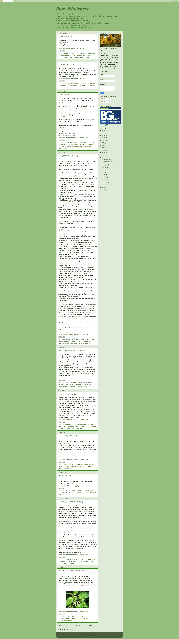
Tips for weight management (68, 436)
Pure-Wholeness (72, 8)
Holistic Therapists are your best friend (72, 350)
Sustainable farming (65, 36)
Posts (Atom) (69, 629)
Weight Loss (78, 428)
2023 (103, 138)
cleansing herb (84, 616)
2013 (103, 187)
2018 (103, 150)
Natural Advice (75, 466)
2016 (103, 155)
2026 (103, 130)
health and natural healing (65, 384)
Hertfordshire (66, 144)
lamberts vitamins (77, 146)
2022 (103, 140)
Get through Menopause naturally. (70, 502)
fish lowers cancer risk (86, 83)
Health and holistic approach (85, 382)
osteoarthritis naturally (72, 343)
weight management (64, 468)
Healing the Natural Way (69, 382)
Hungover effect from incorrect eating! (72, 570)
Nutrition (60, 148)
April (104, 174)
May (104, 172)
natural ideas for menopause (86, 561)
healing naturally (79, 53)
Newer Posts (63, 625)
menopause (61, 561)
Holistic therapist (78, 384)
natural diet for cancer (83, 85)
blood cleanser (67, 616)
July (104, 167)
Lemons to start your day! (67, 394)
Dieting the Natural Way (69, 464)
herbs (60, 144)
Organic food (62, 57)
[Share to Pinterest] (64, 51)
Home (78, 625)
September (106, 159)
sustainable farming (83, 57)
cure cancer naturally (73, 83)
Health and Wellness (70, 55)
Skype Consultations (66, 94)
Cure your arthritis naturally (68, 156)
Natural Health (71, 428)
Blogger (99, 635)
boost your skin (82, 424)
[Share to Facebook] (63, 51)
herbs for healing (75, 618)
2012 (103, 190)
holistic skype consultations (77, 144)
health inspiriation (81, 55)
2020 (103, 145)
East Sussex (81, 142)
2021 (103, 143)
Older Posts (92, 625)
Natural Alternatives (69, 386)
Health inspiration (64, 476)
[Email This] (59, 51)
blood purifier (75, 616)
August (105, 165)
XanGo (66, 148)
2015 (103, 157)
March (105, 177)
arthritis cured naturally (69, 339)
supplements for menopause (66, 563)
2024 (103, 135)
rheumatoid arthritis (84, 343)
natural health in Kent (88, 146)
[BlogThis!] (60, 51)
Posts (103, 99)
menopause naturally (71, 561)
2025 (103, 133)
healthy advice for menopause (87, 559)
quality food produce (72, 57)
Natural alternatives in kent (83, 386)
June (105, 169)
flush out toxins (70, 426)
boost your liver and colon (70, 424)
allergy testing (67, 142)
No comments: (84, 48)
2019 (103, 147)
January (105, 182)
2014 (103, 185)
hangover (67, 618)
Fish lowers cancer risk (66, 64)
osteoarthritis (62, 343)
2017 (103, 152)
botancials (74, 142)
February (106, 179)
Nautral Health (91, 55)
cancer (65, 83)
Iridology (69, 146)
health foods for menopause (70, 559)
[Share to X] (61, 51)
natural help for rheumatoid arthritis (81, 341)
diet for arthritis (80, 339)
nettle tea (75, 620)
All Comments (106, 101)
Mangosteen (73, 85)
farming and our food (68, 53)
